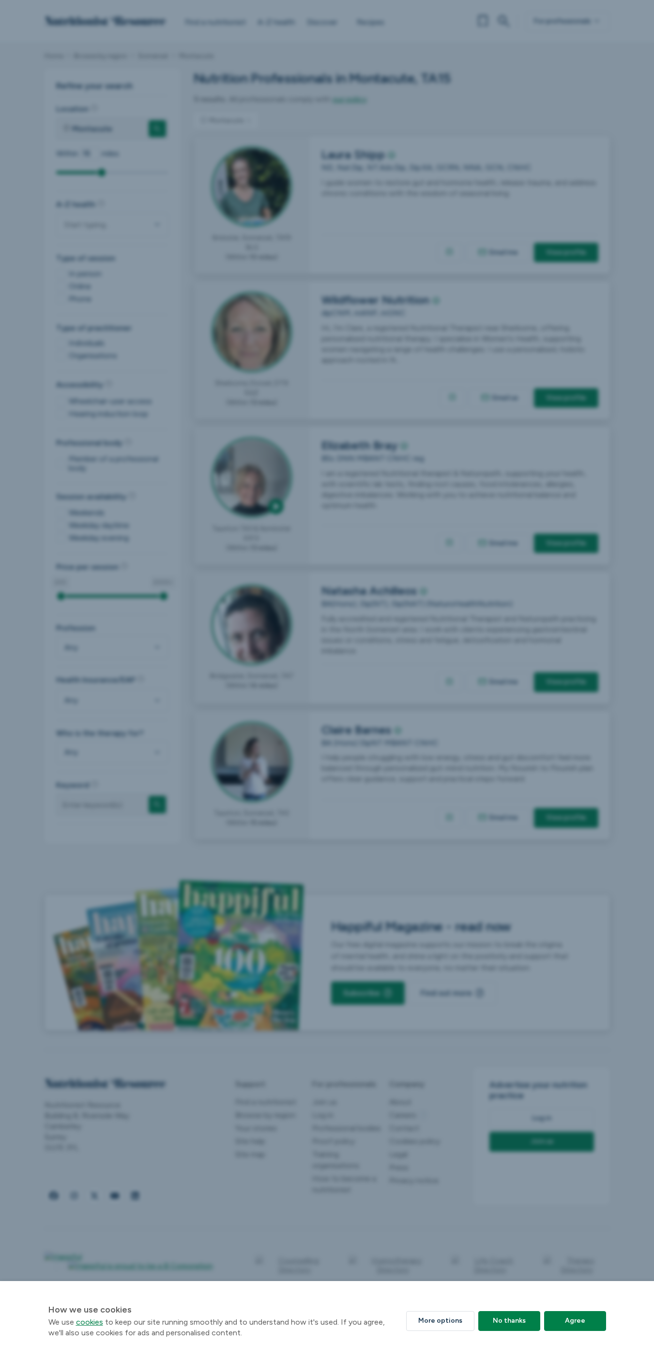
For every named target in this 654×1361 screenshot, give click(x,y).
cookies (89, 1322)
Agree (575, 1320)
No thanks (509, 1320)
